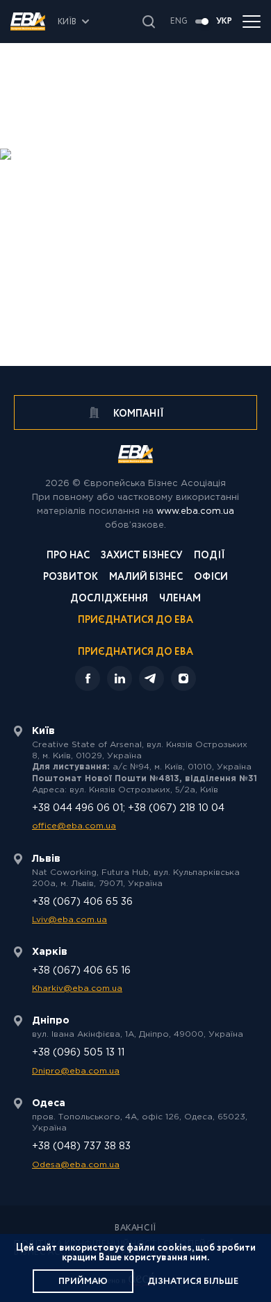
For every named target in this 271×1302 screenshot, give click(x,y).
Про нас (68, 556)
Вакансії (135, 1228)
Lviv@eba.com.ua (69, 920)
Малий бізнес (146, 578)
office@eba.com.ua (74, 826)
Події (209, 556)
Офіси (211, 578)
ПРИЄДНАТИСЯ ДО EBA (135, 652)
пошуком (198, 197)
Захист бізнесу (142, 556)
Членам (180, 600)
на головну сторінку (176, 219)
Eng (179, 21)
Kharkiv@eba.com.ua (77, 988)
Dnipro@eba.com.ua (76, 1071)
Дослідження (109, 600)
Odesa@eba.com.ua (76, 1165)
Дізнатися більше (192, 1281)
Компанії (137, 414)
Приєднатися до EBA (135, 621)
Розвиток (70, 578)
